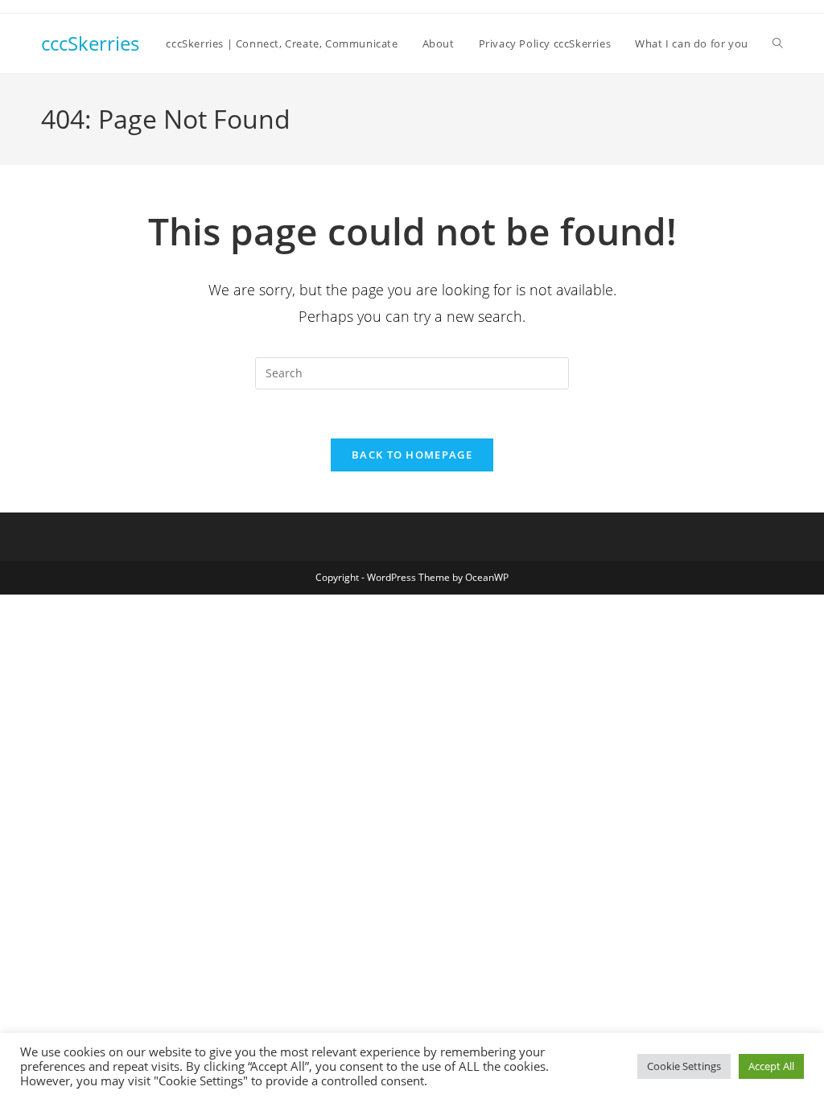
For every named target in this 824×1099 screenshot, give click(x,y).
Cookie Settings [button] (684, 1066)
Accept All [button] (771, 1066)
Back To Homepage (412, 454)
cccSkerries (90, 43)
